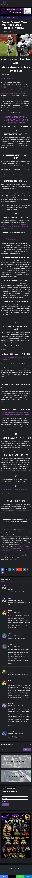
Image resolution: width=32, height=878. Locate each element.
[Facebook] (2, 569)
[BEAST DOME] (4, 3)
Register (9, 788)
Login (3, 788)
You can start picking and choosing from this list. (14, 489)
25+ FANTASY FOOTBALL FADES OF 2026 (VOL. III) (16, 17)
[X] (6, 569)
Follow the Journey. (14, 559)
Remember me (7, 801)
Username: (4, 795)
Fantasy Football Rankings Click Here (17, 552)
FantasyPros (6, 535)
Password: (4, 798)
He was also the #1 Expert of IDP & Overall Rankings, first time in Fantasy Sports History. (15, 548)
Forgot (14, 788)
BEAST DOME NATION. (7, 78)
